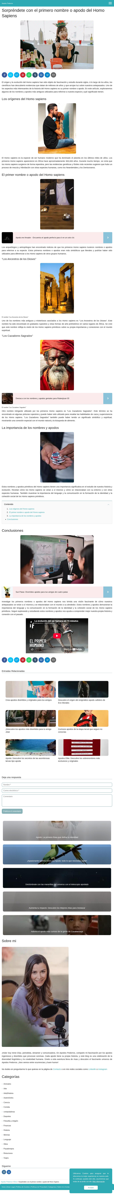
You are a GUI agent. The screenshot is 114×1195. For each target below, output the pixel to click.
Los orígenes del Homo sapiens (21, 509)
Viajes (6, 1158)
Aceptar (91, 1188)
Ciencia (7, 1102)
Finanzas (7, 1126)
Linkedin (92, 1069)
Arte (5, 1089)
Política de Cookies (23, 1187)
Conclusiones (12, 519)
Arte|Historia (8, 1093)
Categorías (52, 1187)
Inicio (3, 1187)
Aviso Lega (10, 1187)
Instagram (102, 1069)
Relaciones (8, 1153)
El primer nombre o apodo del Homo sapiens (27, 512)
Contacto (57, 1069)
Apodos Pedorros (7, 3)
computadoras (9, 1112)
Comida (7, 1107)
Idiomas (7, 1135)
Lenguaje (7, 1139)
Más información (99, 1181)
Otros (6, 1144)
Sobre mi (60, 1187)
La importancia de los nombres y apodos (25, 516)
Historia (7, 1130)
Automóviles (8, 1098)
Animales (7, 1084)
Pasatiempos (9, 1149)
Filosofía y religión (11, 1121)
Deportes (7, 1116)
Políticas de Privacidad (39, 1187)
